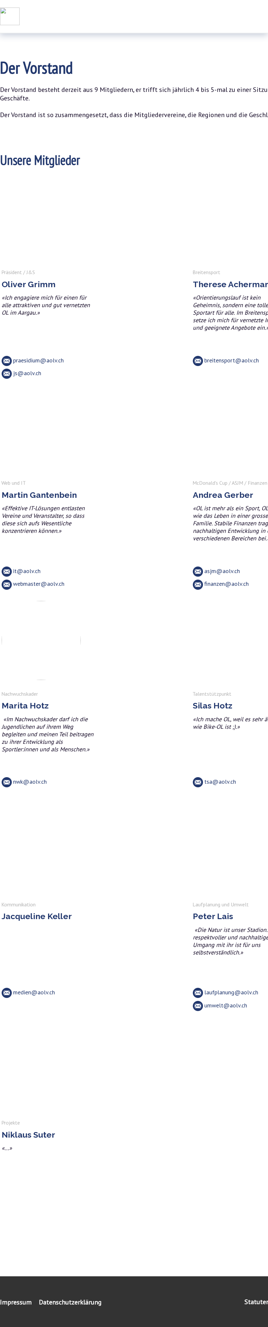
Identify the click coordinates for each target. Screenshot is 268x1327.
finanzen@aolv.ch (226, 583)
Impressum (16, 1302)
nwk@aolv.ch (30, 781)
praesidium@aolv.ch (38, 360)
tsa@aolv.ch (220, 781)
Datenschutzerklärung (70, 1302)
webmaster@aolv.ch (38, 583)
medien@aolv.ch (34, 992)
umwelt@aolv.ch (225, 1005)
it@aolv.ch (27, 571)
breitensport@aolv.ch (231, 360)
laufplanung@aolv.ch (231, 992)
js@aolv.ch (27, 373)
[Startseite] (10, 16)
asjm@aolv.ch (222, 571)
